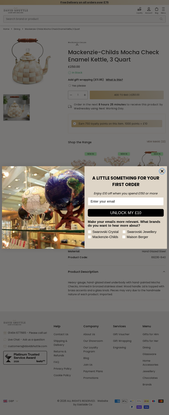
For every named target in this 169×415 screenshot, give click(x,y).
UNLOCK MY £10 (125, 212)
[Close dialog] (162, 171)
